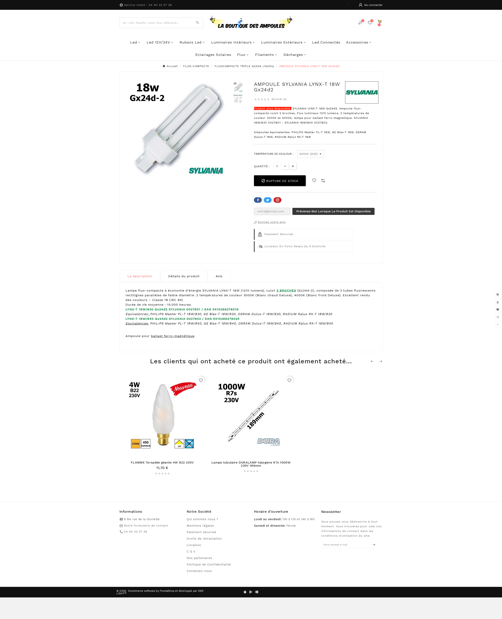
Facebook (258, 200)
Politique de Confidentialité (209, 564)
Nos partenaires (199, 558)
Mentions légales (200, 525)
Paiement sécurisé (201, 532)
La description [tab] (139, 276)
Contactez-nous (199, 571)
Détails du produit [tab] (184, 276)
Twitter (268, 200)
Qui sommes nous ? (202, 519)
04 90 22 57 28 (135, 531)
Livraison (194, 545)
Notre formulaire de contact (146, 525)
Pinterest (277, 200)
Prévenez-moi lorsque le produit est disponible (333, 211)
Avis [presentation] (219, 276)
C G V (191, 551)
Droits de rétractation (204, 538)
